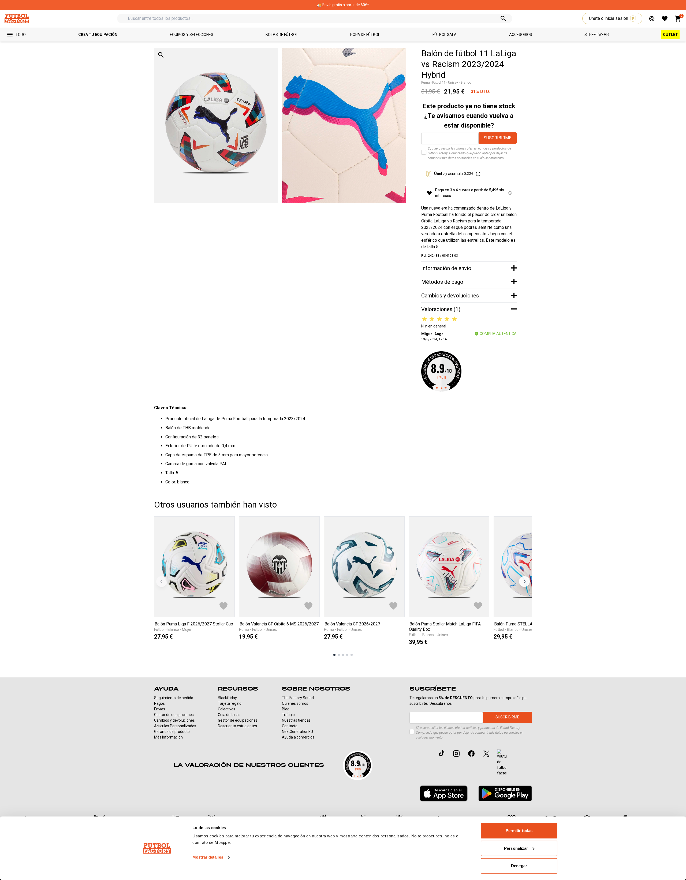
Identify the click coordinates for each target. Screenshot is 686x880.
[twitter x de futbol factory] (486, 753)
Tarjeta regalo (229, 703)
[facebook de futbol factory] (471, 753)
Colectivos (226, 709)
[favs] (664, 18)
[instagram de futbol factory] (456, 753)
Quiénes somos (295, 703)
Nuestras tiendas (296, 720)
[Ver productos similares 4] (347, 655)
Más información (168, 737)
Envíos (159, 709)
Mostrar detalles (207, 857)
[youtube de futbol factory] (501, 762)
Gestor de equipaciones (174, 715)
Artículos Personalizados (175, 726)
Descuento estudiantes (237, 726)
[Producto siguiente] (524, 581)
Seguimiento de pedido (173, 698)
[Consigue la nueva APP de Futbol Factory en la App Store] (444, 793)
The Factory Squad (298, 698)
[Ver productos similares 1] (334, 655)
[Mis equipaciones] (652, 19)
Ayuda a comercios (298, 737)
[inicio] (16, 18)
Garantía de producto (172, 731)
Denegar (519, 865)
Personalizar (516, 848)
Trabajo (288, 715)
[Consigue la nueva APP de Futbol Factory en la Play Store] (505, 793)
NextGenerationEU (297, 731)
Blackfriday (227, 698)
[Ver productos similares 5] (352, 655)
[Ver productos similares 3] (343, 655)
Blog (285, 709)
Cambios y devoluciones (174, 720)
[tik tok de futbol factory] (442, 753)
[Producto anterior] (161, 581)
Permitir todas (519, 830)
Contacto (289, 726)
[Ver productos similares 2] (339, 655)
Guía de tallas (229, 715)
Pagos (159, 703)
